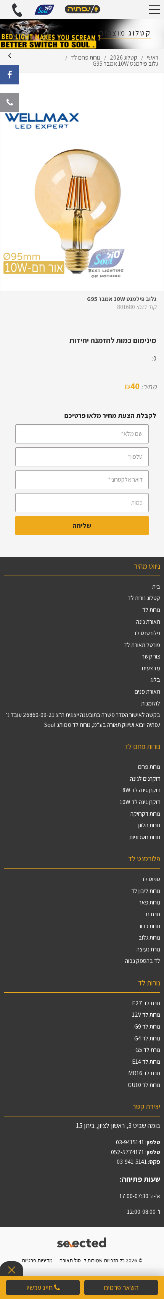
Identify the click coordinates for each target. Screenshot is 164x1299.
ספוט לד (150, 879)
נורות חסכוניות (144, 837)
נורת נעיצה (148, 949)
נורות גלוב (149, 937)
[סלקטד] (82, 1241)
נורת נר (152, 914)
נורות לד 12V (146, 1015)
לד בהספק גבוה (142, 961)
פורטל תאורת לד (142, 645)
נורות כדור (149, 926)
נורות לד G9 (147, 1026)
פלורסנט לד (146, 633)
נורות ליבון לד (145, 891)
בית (156, 586)
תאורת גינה (148, 622)
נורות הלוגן (149, 825)
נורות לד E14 (146, 1062)
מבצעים (151, 668)
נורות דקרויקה (145, 814)
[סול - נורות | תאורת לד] (82, 9)
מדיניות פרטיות (37, 1260)
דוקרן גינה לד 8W (141, 790)
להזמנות (150, 703)
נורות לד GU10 (144, 1085)
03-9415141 (130, 1142)
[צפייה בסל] (44, 9)
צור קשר (151, 656)
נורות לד (151, 610)
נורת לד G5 (147, 1050)
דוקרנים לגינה (145, 779)
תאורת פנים (147, 692)
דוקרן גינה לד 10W (140, 802)
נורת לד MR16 (144, 1073)
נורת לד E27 (146, 1003)
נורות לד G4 (147, 1038)
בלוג (155, 680)
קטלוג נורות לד (144, 598)
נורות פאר (149, 902)
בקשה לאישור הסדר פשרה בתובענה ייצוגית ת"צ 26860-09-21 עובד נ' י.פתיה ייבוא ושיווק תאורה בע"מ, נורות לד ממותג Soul (83, 720)
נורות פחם (149, 767)
